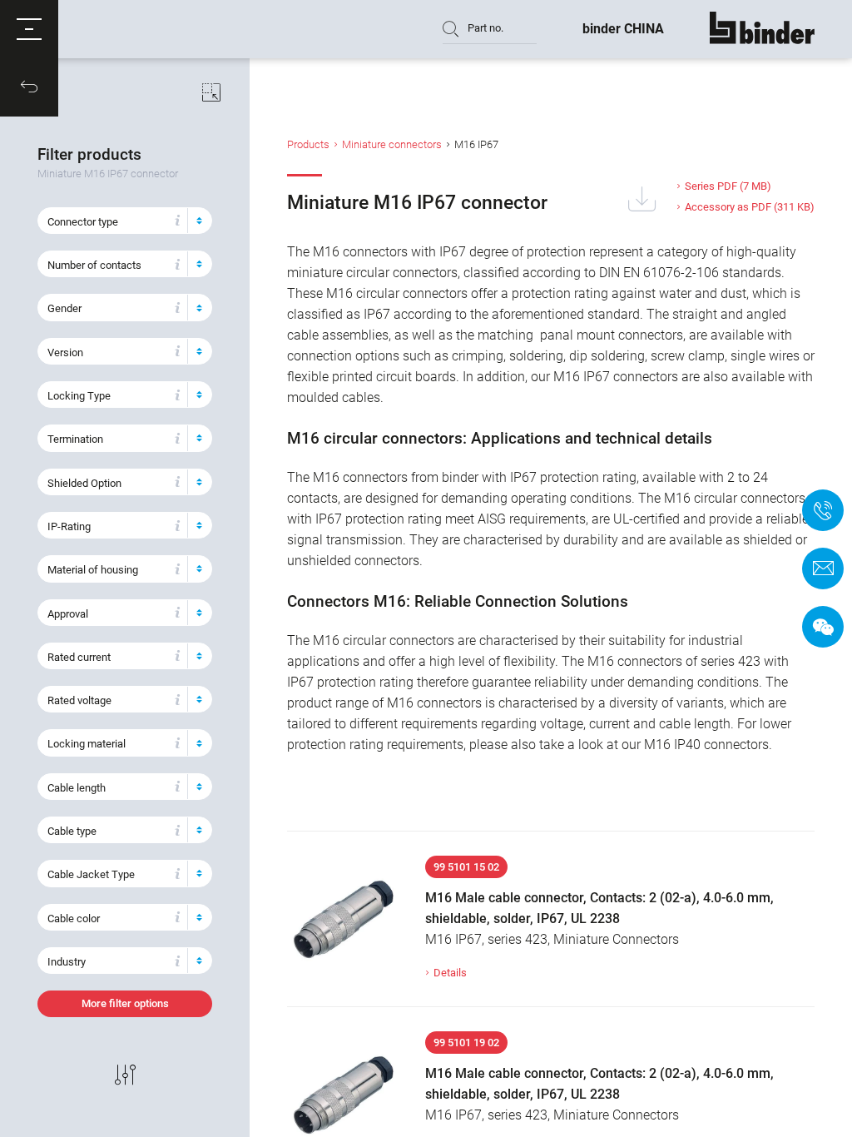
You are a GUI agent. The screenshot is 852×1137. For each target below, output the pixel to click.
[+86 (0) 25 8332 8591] (823, 510)
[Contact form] (823, 568)
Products (308, 144)
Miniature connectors (392, 144)
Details (450, 972)
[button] (29, 29)
